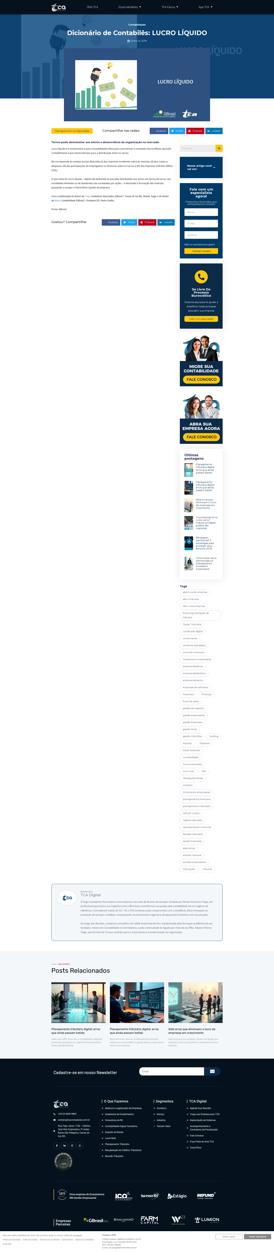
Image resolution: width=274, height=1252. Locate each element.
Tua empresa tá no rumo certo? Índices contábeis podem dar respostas (206, 523)
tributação (189, 869)
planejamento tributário (196, 806)
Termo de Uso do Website (50, 1239)
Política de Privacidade (12, 1239)
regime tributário (192, 820)
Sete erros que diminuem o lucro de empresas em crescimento (206, 503)
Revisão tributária (193, 834)
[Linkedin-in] (64, 1145)
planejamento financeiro (197, 799)
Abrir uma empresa (194, 606)
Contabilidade (137, 24)
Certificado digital (193, 631)
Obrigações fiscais (193, 778)
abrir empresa (191, 599)
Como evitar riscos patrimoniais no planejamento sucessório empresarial (206, 563)
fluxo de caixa (190, 701)
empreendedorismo (194, 673)
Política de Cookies (30, 1239)
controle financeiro (194, 652)
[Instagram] (72, 1145)
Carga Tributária (192, 624)
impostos (205, 743)
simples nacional (192, 855)
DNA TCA (92, 7)
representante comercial (197, 827)
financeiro (188, 694)
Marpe (58, 200)
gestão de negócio (193, 708)
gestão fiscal (190, 729)
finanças (206, 694)
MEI (204, 771)
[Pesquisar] (219, 148)
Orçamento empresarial (196, 792)
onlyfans (188, 785)
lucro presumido (192, 764)
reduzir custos (191, 813)
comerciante (190, 638)
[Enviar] (212, 1071)
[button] (159, 131)
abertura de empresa (195, 592)
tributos (207, 869)
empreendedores (193, 666)
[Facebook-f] (57, 1145)
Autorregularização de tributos (196, 615)
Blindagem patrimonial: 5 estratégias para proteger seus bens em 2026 (205, 543)
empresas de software (195, 687)
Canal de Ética (67, 1239)
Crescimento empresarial (197, 659)
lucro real (188, 771)
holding (213, 736)
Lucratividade (190, 757)
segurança (189, 848)
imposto (187, 743)
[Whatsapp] (79, 1145)
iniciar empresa (191, 750)
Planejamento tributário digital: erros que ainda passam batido (205, 468)
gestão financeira (192, 722)
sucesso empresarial (194, 862)
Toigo (87, 196)
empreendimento (193, 680)
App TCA (204, 7)
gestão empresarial (194, 715)
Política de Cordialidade (84, 1239)
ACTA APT (7, 1244)
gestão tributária (192, 736)
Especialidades (128, 7)
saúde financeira (192, 841)
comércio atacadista (194, 645)
